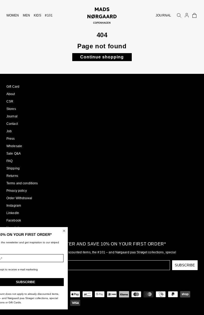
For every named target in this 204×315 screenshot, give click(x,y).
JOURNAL (163, 15)
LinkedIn (12, 213)
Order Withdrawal (19, 198)
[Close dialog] (77, 230)
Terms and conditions (22, 183)
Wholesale (14, 146)
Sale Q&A (13, 153)
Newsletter (14, 228)
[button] (194, 15)
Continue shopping (102, 57)
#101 (48, 15)
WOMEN (12, 15)
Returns (12, 176)
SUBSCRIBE (185, 265)
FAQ (9, 161)
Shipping (13, 168)
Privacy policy (16, 191)
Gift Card (12, 86)
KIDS (37, 15)
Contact (12, 124)
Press (10, 139)
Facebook (13, 220)
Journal (12, 116)
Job (9, 131)
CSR (9, 101)
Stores (11, 109)
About (10, 94)
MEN (26, 15)
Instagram (13, 205)
